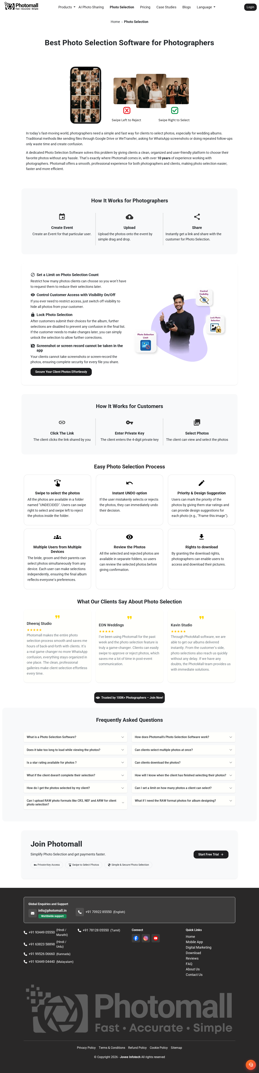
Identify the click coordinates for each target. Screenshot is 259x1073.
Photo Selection (122, 7)
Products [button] (65, 7)
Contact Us (194, 975)
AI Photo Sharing (91, 7)
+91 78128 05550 (96, 930)
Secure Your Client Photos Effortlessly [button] (61, 372)
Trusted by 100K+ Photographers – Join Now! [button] (132, 697)
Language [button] (205, 7)
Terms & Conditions (112, 1048)
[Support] (251, 1065)
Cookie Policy (159, 1048)
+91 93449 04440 (42, 962)
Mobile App (194, 942)
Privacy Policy (86, 1048)
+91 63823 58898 (42, 944)
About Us (193, 969)
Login (250, 7)
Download (193, 953)
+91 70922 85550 (99, 912)
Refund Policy (137, 1048)
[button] (75, 737)
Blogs (186, 7)
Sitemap (176, 1048)
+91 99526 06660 (42, 954)
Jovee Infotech (130, 1057)
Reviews (192, 958)
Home (115, 22)
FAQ (189, 964)
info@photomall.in (52, 910)
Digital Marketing (198, 947)
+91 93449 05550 (42, 932)
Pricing (145, 7)
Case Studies (166, 7)
